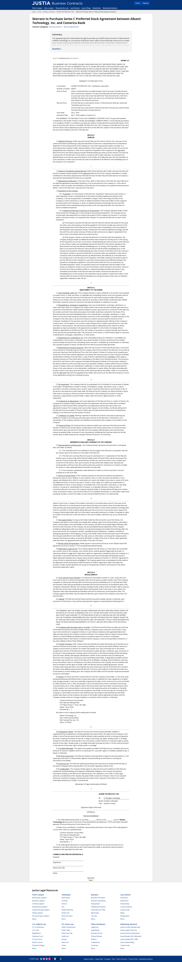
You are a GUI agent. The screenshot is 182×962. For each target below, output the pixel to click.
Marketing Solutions (110, 8)
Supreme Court (37, 936)
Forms (39, 12)
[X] (58, 959)
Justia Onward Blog (127, 942)
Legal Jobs (94, 927)
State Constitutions (68, 927)
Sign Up (145, 3)
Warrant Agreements (71, 27)
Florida (64, 939)
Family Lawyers (37, 913)
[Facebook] (47, 959)
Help (113, 959)
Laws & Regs (86, 8)
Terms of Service (121, 959)
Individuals (66, 895)
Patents (93, 939)
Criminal (64, 901)
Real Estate (95, 913)
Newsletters (97, 8)
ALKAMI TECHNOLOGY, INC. (65, 12)
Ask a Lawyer (49, 8)
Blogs (122, 913)
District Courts (37, 942)
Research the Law (62, 8)
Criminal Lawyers (38, 904)
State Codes (66, 930)
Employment (95, 904)
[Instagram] (49, 959)
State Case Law (67, 933)
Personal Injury (67, 916)
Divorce (64, 904)
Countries (94, 945)
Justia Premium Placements (130, 933)
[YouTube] (44, 959)
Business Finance (55, 27)
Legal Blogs (95, 930)
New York (65, 942)
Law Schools (75, 8)
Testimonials (125, 945)
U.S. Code (35, 930)
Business (94, 895)
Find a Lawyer (37, 8)
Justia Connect (89, 959)
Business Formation (98, 898)
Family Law (65, 913)
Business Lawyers (38, 901)
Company (107, 959)
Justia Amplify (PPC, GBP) (129, 939)
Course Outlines (126, 907)
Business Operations (98, 901)
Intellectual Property (98, 907)
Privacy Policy (133, 959)
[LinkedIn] (41, 959)
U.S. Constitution (38, 927)
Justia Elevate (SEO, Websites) (130, 936)
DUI (63, 907)
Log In (138, 3)
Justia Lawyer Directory (128, 930)
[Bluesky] (55, 959)
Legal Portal (99, 959)
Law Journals (125, 910)
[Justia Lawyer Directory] (60, 959)
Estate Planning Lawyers (41, 910)
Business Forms (96, 933)
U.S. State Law (68, 924)
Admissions (124, 901)
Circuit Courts (37, 939)
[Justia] (41, 3)
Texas (64, 945)
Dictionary (124, 898)
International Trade (98, 910)
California (65, 936)
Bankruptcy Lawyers (39, 898)
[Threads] (52, 959)
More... (34, 919)
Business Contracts (49, 12)
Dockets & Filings (38, 945)
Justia (34, 12)
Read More (56, 49)
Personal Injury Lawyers (40, 916)
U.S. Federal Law (39, 924)
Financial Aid (124, 904)
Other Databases (98, 924)
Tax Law (94, 916)
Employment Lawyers (39, 907)
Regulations (36, 933)
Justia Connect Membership (130, 927)
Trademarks (95, 942)
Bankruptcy (66, 898)
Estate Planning (67, 910)
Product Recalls (96, 936)
